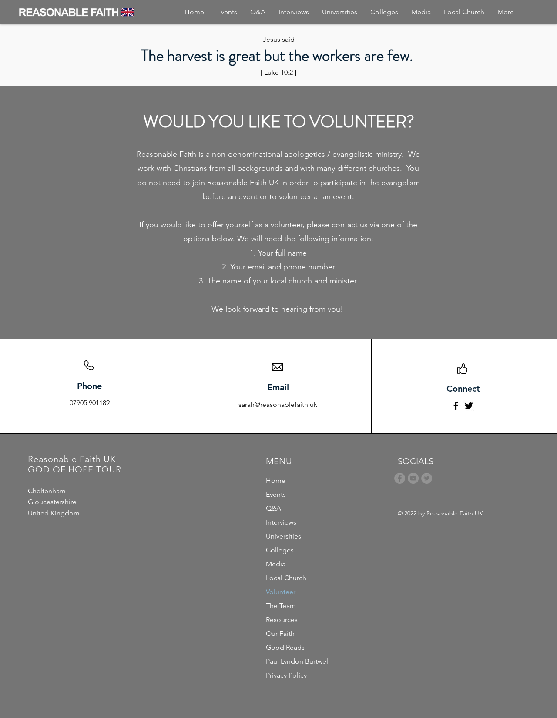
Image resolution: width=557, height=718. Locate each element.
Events (276, 494)
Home (275, 480)
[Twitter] (468, 405)
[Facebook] (455, 405)
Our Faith (280, 633)
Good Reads (285, 647)
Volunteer (280, 592)
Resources (282, 619)
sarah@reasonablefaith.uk (277, 404)
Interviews (281, 522)
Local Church (286, 578)
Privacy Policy (286, 675)
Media (275, 564)
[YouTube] (413, 478)
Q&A (273, 508)
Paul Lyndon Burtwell (298, 661)
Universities (283, 536)
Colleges (280, 550)
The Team (281, 606)
